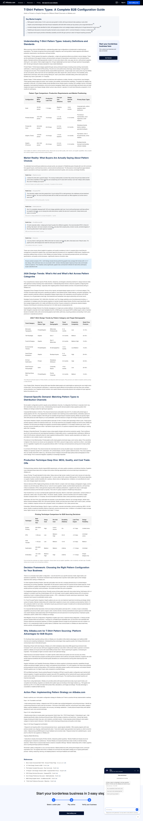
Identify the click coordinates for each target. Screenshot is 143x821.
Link (65, 763)
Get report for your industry (50, 3)
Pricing (39, 3)
